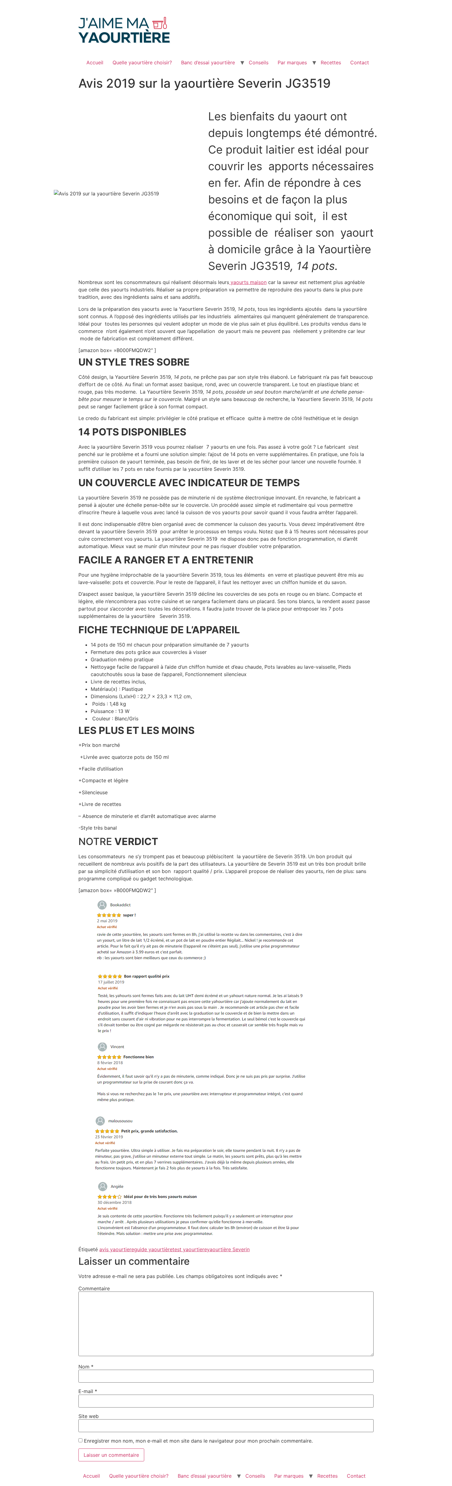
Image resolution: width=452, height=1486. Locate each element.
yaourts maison (248, 282)
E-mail (87, 1391)
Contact (359, 62)
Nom (85, 1366)
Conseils (258, 62)
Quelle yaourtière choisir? (142, 62)
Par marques (292, 62)
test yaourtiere (189, 1249)
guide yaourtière (153, 1249)
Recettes (331, 62)
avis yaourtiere (116, 1249)
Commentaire (94, 1288)
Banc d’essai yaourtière (208, 62)
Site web (88, 1416)
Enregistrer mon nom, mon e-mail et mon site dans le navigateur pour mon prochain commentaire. (198, 1440)
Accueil (94, 62)
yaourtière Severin (228, 1249)
